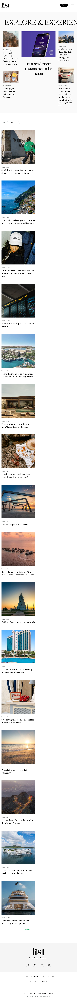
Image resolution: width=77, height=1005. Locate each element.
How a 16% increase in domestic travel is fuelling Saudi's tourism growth (10, 58)
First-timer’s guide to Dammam (15, 525)
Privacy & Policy (30, 993)
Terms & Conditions (45, 993)
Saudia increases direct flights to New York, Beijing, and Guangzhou (66, 54)
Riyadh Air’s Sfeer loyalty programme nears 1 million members (38, 68)
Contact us (50, 976)
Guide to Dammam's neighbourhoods (18, 622)
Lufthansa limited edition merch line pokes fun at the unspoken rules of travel (18, 273)
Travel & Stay (7, 50)
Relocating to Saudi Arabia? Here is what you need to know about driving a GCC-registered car (66, 97)
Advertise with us (37, 976)
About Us (25, 976)
